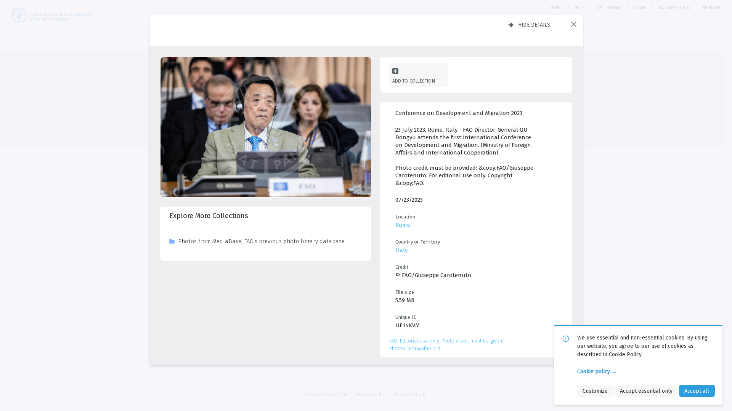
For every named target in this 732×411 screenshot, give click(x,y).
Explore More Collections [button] (208, 216)
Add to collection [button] (413, 81)
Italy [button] (401, 250)
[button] (573, 24)
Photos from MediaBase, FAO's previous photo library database (261, 241)
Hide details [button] (534, 24)
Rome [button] (402, 224)
